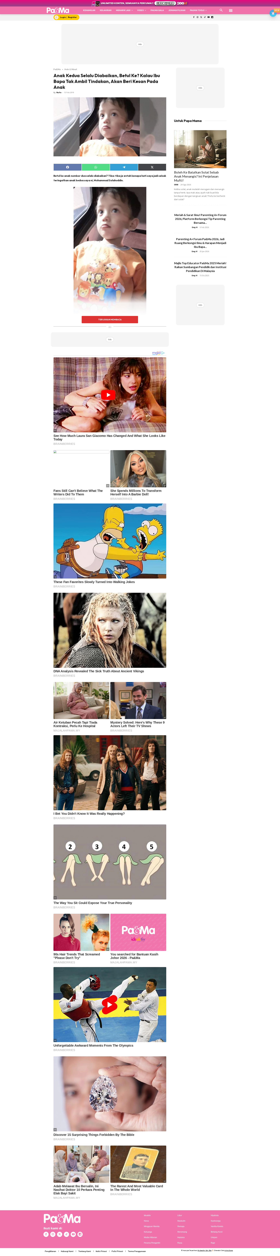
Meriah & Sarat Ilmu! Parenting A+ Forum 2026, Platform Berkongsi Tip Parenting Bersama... (200, 218)
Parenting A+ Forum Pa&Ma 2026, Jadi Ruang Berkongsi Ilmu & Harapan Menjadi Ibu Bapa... (200, 243)
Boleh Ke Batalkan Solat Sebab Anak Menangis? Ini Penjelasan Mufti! (196, 176)
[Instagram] (197, 17)
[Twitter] (201, 17)
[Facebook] (194, 17)
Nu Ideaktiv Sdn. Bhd (204, 1250)
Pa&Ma (57, 69)
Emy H (195, 227)
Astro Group (229, 1250)
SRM (176, 184)
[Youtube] (208, 17)
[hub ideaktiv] (231, 8)
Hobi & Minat (70, 69)
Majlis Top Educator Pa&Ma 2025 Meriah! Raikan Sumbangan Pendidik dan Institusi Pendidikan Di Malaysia (200, 267)
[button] (221, 10)
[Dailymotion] (212, 17)
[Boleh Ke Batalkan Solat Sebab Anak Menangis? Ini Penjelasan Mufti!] (200, 149)
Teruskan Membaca (110, 319)
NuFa (58, 92)
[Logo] (57, 10)
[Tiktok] (205, 17)
